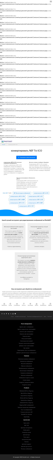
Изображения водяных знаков (26, 377)
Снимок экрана (26, 380)
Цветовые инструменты (26, 427)
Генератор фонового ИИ (26, 412)
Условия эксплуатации (20, 316)
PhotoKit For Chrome (26, 414)
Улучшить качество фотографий (26, 343)
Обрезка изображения (26, 366)
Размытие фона (26, 336)
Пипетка (26, 441)
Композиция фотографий (26, 341)
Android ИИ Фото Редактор (26, 402)
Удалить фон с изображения (26, 327)
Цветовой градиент (26, 444)
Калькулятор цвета (26, 439)
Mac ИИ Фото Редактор (26, 393)
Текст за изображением (26, 409)
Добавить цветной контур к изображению (26, 352)
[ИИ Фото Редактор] (6, 141)
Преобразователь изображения (26, 368)
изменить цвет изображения (26, 331)
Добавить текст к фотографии (26, 345)
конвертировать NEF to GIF (36, 196)
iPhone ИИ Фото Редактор (26, 398)
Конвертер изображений (26, 373)
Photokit (3, 144)
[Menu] (51, 1)
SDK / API (26, 425)
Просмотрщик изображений (26, 370)
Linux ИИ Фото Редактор (26, 395)
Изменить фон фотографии (26, 334)
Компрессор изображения (26, 361)
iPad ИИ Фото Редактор (26, 400)
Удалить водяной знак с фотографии (26, 329)
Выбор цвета (26, 430)
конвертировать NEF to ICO (17, 203)
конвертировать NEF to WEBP (17, 199)
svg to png (26, 416)
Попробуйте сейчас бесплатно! (27, 157)
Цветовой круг (26, 434)
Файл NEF (5, 193)
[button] (2, 314)
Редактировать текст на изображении (27, 350)
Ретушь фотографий (26, 338)
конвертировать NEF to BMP (35, 203)
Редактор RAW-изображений (26, 405)
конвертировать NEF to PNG (17, 196)
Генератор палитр (26, 432)
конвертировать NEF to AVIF (36, 199)
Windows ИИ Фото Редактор (26, 391)
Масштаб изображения (26, 363)
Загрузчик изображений (26, 375)
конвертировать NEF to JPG (41, 193)
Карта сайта (26, 423)
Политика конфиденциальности (34, 316)
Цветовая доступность (26, 446)
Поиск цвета (26, 437)
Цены (45, 316)
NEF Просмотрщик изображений (22, 193)
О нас (12, 316)
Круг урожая (26, 348)
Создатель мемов (26, 384)
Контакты (50, 316)
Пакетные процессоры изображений (26, 407)
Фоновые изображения (26, 449)
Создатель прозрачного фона (26, 382)
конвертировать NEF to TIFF (26, 206)
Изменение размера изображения (26, 359)
